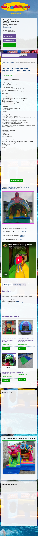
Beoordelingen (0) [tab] (18, 284)
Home (3, 62)
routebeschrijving (9, 40)
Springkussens (10, 62)
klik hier (25, 228)
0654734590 (9, 36)
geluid (17, 188)
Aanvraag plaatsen (16, 180)
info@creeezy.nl (7, 27)
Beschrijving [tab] (7, 284)
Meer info (6, 349)
